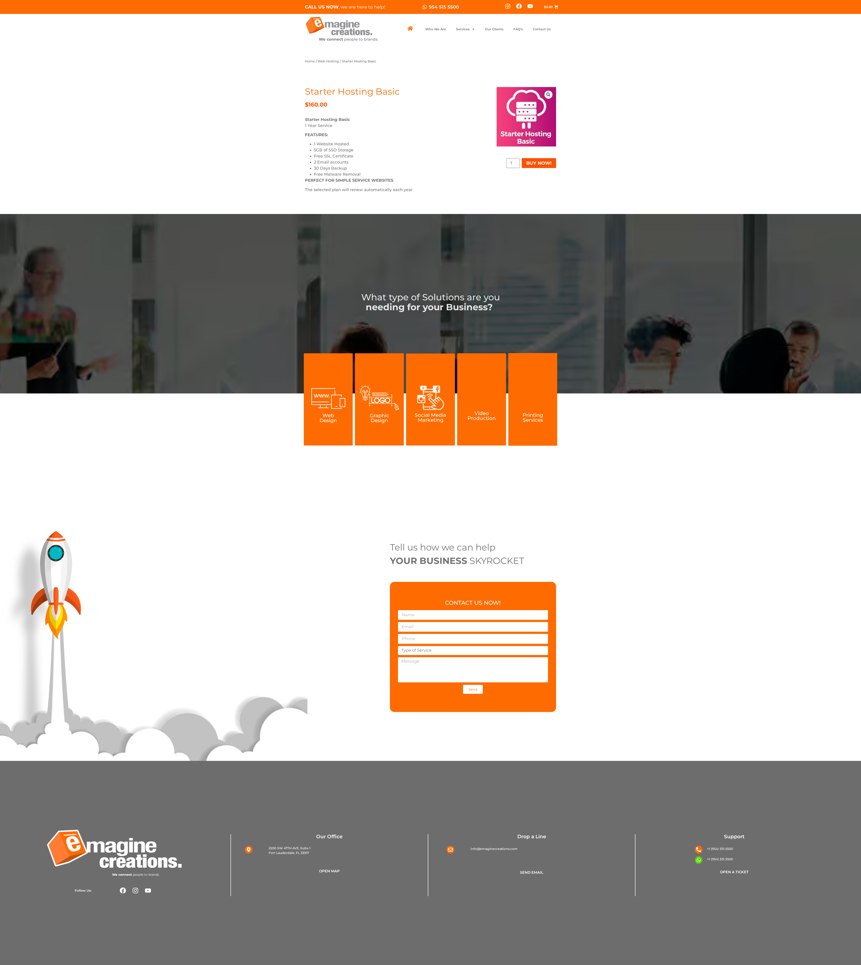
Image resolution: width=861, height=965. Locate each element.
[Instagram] (508, 6)
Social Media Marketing (430, 417)
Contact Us (542, 29)
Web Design (328, 418)
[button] (548, 95)
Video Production (481, 415)
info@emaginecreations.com (494, 849)
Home (310, 61)
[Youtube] (530, 6)
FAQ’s (518, 29)
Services (463, 29)
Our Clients (494, 29)
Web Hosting (328, 61)
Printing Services (533, 417)
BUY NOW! (539, 163)
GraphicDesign (379, 418)
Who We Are (435, 29)
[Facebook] (519, 6)
